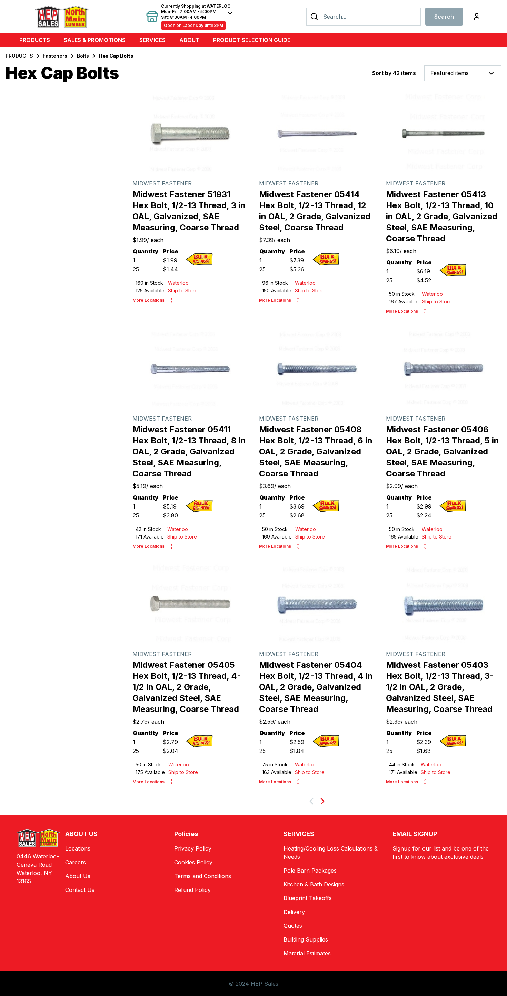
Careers (75, 862)
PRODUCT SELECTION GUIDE (251, 40)
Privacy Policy (192, 848)
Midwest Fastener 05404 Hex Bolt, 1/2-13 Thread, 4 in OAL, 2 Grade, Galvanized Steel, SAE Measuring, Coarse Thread (316, 687)
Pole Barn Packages (310, 870)
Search (444, 16)
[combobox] (462, 73)
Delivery (294, 911)
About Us (77, 876)
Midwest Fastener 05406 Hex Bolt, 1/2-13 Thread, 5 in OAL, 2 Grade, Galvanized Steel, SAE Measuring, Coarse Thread (442, 451)
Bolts (83, 56)
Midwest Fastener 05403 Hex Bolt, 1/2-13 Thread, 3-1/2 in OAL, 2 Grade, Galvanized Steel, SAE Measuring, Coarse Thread (440, 687)
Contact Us (80, 889)
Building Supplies (306, 939)
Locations (77, 848)
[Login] (476, 16)
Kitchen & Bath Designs (314, 884)
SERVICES (152, 40)
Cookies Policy (193, 862)
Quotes (293, 925)
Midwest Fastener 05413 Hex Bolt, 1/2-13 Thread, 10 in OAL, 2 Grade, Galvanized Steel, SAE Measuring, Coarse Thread (441, 216)
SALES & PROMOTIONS (95, 40)
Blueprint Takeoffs (308, 898)
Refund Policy (192, 889)
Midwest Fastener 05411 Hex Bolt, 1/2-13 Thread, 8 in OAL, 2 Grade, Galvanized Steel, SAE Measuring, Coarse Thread (189, 451)
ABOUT (189, 40)
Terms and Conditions (202, 876)
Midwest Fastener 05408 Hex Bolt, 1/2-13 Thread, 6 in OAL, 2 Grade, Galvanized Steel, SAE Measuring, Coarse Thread (315, 451)
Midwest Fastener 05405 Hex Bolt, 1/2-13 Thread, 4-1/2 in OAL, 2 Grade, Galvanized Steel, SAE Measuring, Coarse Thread (186, 687)
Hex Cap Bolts (116, 56)
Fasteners (55, 56)
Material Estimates (307, 953)
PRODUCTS (34, 40)
